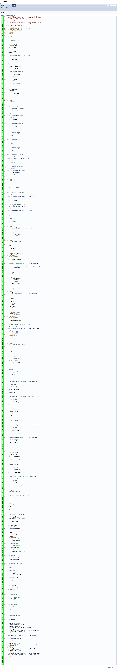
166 (2, 147)
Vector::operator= (12, 108)
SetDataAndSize (11, 624)
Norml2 (11, 570)
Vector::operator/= (12, 139)
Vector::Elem (11, 79)
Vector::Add (10, 178)
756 (2, 614)
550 (2, 451)
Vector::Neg (9, 218)
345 (2, 288)
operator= (8, 492)
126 (2, 115)
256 (2, 218)
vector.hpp (11, 27)
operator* (11, 106)
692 (2, 563)
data (8, 45)
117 (2, 108)
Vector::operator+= (12, 166)
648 (2, 528)
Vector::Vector (7, 40)
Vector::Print (10, 495)
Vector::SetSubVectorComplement (14, 489)
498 (2, 409)
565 (2, 462)
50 (2, 55)
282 (2, 239)
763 (2, 619)
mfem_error (9, 158)
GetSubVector (8, 491)
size (14, 44)
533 (2, 437)
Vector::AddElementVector (12, 451)
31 (2, 40)
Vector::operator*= (12, 132)
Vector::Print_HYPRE (11, 514)
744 (2, 604)
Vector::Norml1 (10, 555)
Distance (11, 615)
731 (2, 594)
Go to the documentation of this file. (8, 15)
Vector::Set (10, 192)
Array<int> (22, 381)
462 (2, 381)
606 (2, 495)
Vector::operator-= (12, 147)
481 (2, 396)
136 (2, 123)
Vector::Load (9, 55)
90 (2, 87)
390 (2, 324)
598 (2, 489)
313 (2, 263)
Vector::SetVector (11, 204)
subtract (8, 324)
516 (2, 424)
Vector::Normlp (10, 563)
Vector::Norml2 (10, 543)
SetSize (7, 63)
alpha (22, 239)
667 (2, 543)
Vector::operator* (11, 87)
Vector (15, 40)
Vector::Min (10, 594)
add (7, 224)
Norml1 (11, 567)
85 (2, 83)
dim (29, 55)
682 (2, 555)
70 (2, 71)
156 (2, 139)
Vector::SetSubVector (11, 409)
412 (2, 341)
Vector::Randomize (11, 528)
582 (2, 476)
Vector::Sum (10, 604)
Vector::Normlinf (11, 547)
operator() (11, 80)
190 (2, 166)
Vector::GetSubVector (11, 381)
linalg (1, 9)
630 (2, 514)
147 (2, 132)
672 (2, 547)
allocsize (9, 44)
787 (2, 638)
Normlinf (12, 580)
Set (8, 296)
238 (2, 204)
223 (2, 192)
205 (2, 178)
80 (2, 79)
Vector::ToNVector (11, 638)
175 (2, 154)
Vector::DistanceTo (11, 614)
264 (2, 224)
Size (11, 42)
